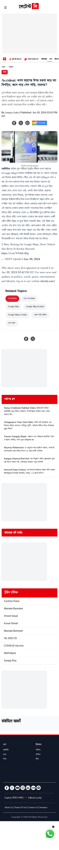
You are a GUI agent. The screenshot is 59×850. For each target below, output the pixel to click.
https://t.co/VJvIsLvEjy (15, 253)
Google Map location (35, 307)
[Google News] (33, 788)
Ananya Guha (11, 113)
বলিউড (38, 750)
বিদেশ (57, 59)
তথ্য (4, 754)
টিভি (37, 759)
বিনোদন (38, 745)
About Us (9, 807)
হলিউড (38, 754)
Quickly (16, 59)
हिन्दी (14, 798)
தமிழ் (39, 798)
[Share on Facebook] (26, 338)
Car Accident (29, 298)
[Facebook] (14, 123)
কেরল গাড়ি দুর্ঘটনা (40, 315)
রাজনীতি (6, 750)
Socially (33, 59)
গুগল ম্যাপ (11, 323)
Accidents (12, 298)
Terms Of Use (20, 807)
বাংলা (26, 798)
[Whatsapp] (27, 123)
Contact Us (33, 807)
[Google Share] (39, 125)
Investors (43, 807)
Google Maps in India (17, 315)
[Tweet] (33, 338)
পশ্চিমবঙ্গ (44, 59)
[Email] (38, 788)
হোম (3, 67)
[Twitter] (12, 788)
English (8, 798)
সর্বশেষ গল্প (9, 399)
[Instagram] (22, 788)
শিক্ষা (4, 759)
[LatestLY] (28, 8)
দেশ (50, 59)
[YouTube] (17, 788)
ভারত (11, 67)
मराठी (20, 798)
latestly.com (46, 281)
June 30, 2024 (32, 259)
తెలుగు (32, 798)
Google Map (13, 307)
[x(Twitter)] (21, 123)
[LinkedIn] (28, 788)
